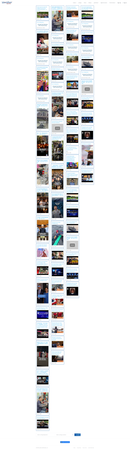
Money (90, 2)
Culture (74, 2)
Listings (79, 2)
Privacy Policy (79, 447)
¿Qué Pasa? (96, 2)
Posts (85, 2)
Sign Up (119, 2)
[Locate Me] (73, 435)
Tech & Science (112, 2)
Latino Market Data (91, 447)
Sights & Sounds (104, 2)
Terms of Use (85, 447)
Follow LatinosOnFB (65, 442)
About (74, 447)
